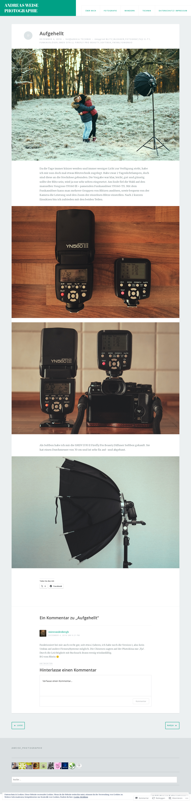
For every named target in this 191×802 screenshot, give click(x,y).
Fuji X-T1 (144, 39)
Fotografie (110, 11)
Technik (146, 11)
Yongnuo (127, 42)
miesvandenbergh (58, 631)
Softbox (105, 42)
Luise (20, 725)
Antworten (46, 663)
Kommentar (141, 701)
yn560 (116, 42)
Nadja (170, 725)
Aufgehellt (52, 33)
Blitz (109, 39)
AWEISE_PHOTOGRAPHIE (27, 748)
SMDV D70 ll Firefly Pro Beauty (79, 42)
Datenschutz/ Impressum (173, 11)
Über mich (90, 11)
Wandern (130, 11)
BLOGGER (119, 39)
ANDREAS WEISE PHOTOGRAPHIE (21, 8)
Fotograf (131, 39)
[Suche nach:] (94, 779)
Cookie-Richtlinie (81, 797)
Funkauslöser (49, 42)
